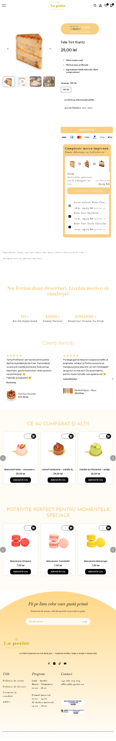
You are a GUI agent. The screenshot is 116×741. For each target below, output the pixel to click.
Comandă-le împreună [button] (88, 190)
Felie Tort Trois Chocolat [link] (90, 223)
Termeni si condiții (10, 694)
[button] (9, 81)
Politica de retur (13, 680)
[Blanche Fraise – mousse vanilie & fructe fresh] (20, 449)
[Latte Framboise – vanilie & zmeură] (58, 449)
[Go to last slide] (8, 49)
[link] (72, 164)
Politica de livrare (14, 686)
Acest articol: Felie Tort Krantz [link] (89, 202)
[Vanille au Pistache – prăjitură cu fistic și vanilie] (95, 449)
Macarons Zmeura (20, 561)
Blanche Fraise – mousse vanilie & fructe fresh (20, 469)
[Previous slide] (3, 378)
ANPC (6, 701)
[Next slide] (50, 49)
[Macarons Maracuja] (95, 541)
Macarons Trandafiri (58, 561)
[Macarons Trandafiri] (58, 541)
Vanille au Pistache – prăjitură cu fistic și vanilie (95, 469)
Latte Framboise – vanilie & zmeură (58, 469)
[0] (105, 5)
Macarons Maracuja (95, 561)
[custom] (49, 663)
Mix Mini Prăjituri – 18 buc (85, 390)
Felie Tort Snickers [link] (86, 212)
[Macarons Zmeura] (20, 541)
